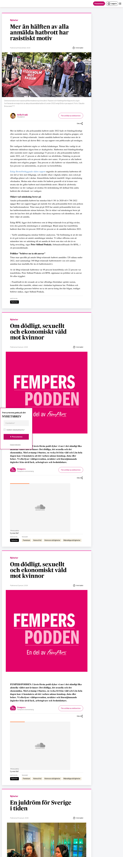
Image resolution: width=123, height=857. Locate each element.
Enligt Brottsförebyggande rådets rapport (28, 171)
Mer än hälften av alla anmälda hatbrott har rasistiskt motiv (39, 32)
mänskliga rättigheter (72, 540)
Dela (78, 123)
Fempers (21, 469)
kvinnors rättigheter (52, 540)
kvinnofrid (37, 540)
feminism (26, 540)
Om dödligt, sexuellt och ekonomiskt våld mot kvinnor (38, 332)
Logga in (114, 3)
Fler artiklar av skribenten (71, 116)
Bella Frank (22, 115)
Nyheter (14, 20)
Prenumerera (99, 3)
